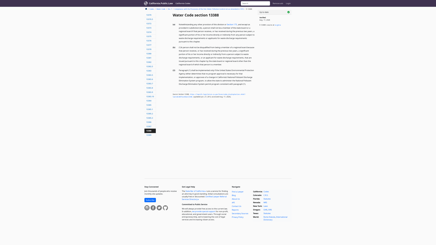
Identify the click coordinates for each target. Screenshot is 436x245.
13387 (148, 126)
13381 (148, 58)
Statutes (267, 199)
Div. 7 (170, 9)
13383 (148, 71)
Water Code (160, 9)
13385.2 (149, 113)
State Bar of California (195, 191)
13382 (148, 62)
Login (288, 3)
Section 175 (232, 24)
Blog (234, 195)
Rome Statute (269, 217)
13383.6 (149, 79)
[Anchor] (201, 41)
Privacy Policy (237, 217)
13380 (148, 53)
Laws (266, 206)
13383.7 (149, 83)
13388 (148, 131)
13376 (148, 40)
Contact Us (236, 206)
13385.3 (149, 118)
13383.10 (150, 96)
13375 (148, 36)
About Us (236, 199)
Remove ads (278, 3)
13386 (148, 122)
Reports (235, 210)
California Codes (183, 3)
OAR (265, 209)
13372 (148, 23)
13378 (148, 49)
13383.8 (149, 88)
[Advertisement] (275, 65)
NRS (265, 202)
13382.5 (149, 66)
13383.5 (149, 75)
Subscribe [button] (150, 200)
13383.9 (149, 92)
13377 (148, 45)
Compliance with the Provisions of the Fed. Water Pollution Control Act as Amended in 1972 (209, 9)
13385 (148, 105)
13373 (148, 28)
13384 (148, 100)
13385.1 (149, 109)
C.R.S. (266, 195)
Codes (151, 9)
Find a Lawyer (238, 191)
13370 (148, 15)
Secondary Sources (240, 213)
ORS (270, 209)
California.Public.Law (161, 3)
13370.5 (149, 19)
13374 (148, 32)
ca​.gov (277, 25)
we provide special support (203, 211)
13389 (148, 135)
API (233, 202)
